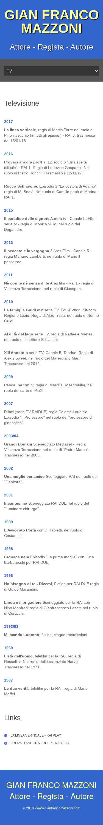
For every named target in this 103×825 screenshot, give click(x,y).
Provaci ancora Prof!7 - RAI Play (39, 743)
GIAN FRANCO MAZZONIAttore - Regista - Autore (51, 790)
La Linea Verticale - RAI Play (35, 735)
